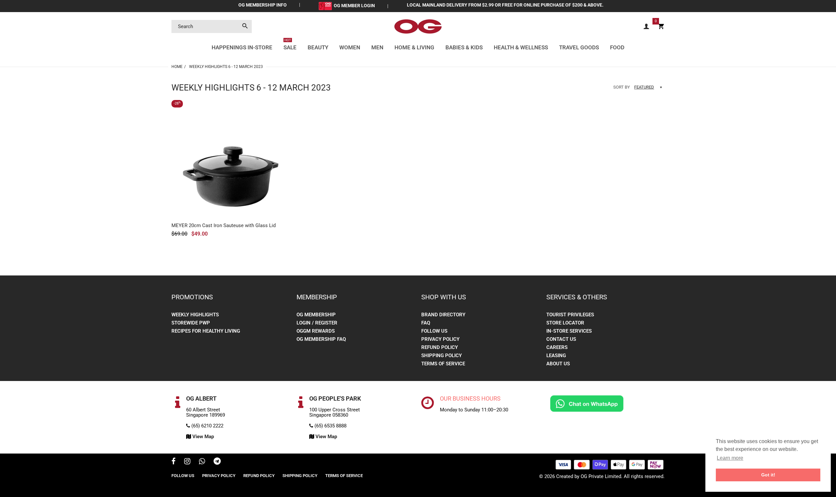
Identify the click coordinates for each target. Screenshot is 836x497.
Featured (644, 87)
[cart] (661, 26)
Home (177, 66)
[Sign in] (646, 26)
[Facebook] (173, 462)
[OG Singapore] (418, 26)
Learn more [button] (730, 458)
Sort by (621, 87)
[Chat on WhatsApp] (586, 403)
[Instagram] (187, 462)
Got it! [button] (768, 474)
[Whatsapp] (202, 462)
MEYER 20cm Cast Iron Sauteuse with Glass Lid (223, 225)
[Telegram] (217, 462)
